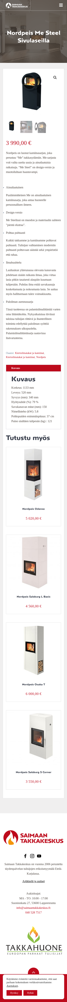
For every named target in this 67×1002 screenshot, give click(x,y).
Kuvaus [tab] (15, 368)
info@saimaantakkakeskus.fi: (33, 907)
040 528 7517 (33, 912)
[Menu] (60, 5)
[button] (55, 77)
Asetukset (12, 985)
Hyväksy (14, 993)
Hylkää (30, 993)
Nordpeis (41, 357)
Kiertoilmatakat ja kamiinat (29, 353)
